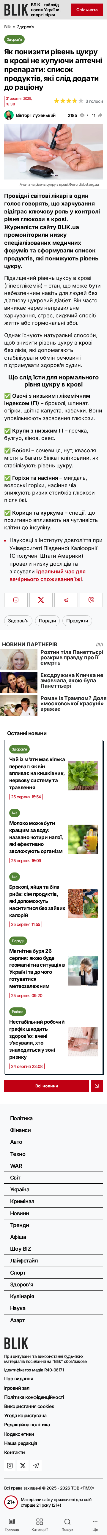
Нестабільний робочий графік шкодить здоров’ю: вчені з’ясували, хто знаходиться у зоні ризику (36, 1039)
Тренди (19, 1225)
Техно (17, 1154)
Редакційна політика (27, 1425)
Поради (18, 941)
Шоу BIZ (20, 1249)
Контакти (14, 1452)
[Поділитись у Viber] (91, 600)
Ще (95, 1529)
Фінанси (20, 1130)
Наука (17, 1308)
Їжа (14, 813)
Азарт (17, 1320)
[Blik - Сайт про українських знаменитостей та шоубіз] (16, 1347)
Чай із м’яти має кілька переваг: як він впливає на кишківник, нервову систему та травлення (37, 773)
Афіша (18, 1237)
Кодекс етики (19, 1434)
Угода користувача (25, 1415)
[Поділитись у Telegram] (66, 600)
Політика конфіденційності (34, 1397)
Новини (19, 1213)
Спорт (18, 1272)
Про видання (18, 1378)
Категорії (40, 1529)
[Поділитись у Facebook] (16, 600)
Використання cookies (29, 1406)
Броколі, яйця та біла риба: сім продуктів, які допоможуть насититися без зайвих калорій (37, 901)
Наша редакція (20, 1443)
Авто (16, 1142)
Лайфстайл (24, 1260)
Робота (17, 1011)
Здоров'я (14, 39)
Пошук (67, 1529)
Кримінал (22, 1201)
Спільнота (87, 9)
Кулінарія (22, 1296)
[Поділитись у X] (41, 600)
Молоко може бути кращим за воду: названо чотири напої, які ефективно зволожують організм (36, 837)
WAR (16, 1166)
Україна (19, 1189)
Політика (21, 1118)
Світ (15, 1177)
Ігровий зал (16, 1388)
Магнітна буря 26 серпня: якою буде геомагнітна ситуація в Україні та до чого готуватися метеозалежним (37, 968)
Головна (12, 1530)
